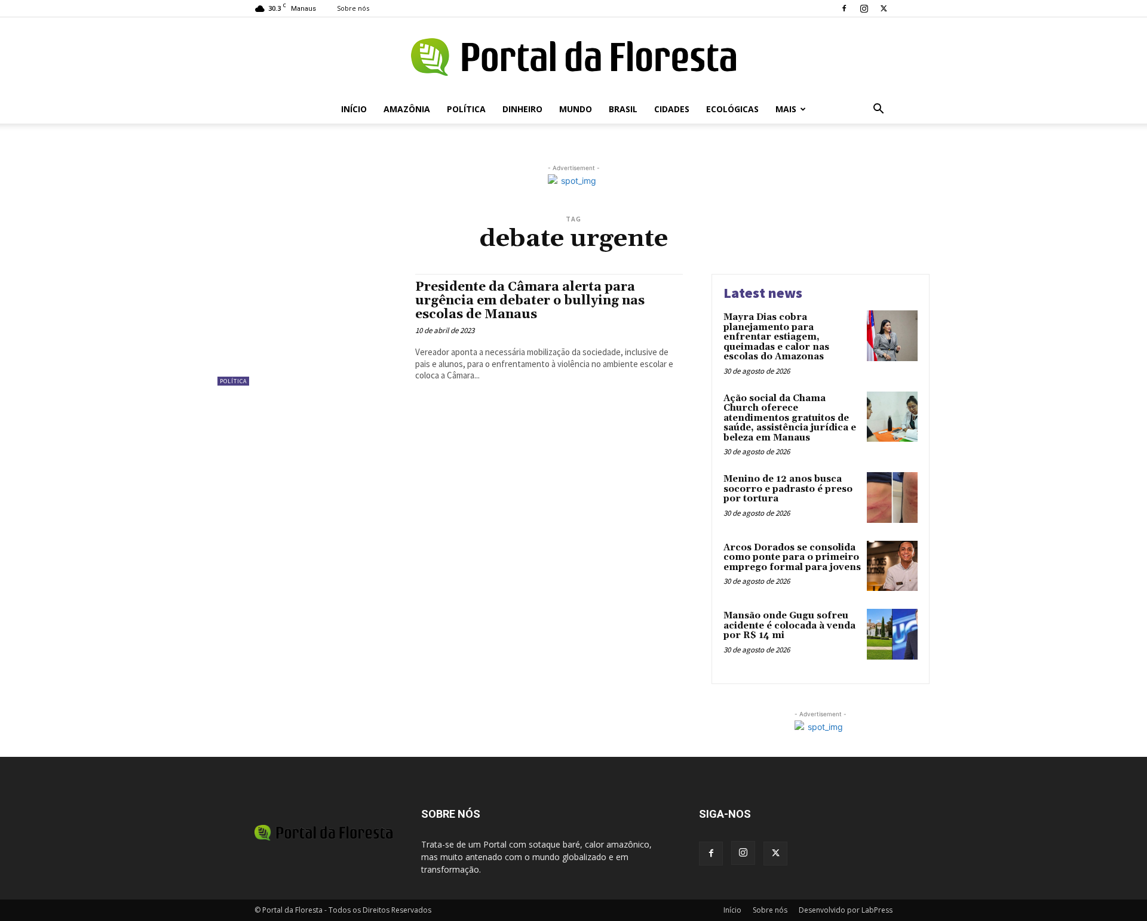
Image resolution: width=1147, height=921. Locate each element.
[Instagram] (864, 8)
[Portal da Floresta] (573, 57)
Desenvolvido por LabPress (846, 910)
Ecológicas (732, 109)
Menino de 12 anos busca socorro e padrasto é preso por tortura (787, 488)
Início (354, 109)
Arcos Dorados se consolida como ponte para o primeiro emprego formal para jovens (792, 557)
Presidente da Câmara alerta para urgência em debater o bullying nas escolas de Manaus (530, 300)
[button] (878, 110)
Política (466, 109)
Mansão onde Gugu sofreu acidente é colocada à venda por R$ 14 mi (789, 625)
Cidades (671, 109)
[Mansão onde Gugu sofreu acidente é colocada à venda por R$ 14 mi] (892, 634)
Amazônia (407, 109)
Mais (785, 109)
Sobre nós (353, 8)
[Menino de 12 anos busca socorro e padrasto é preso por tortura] (892, 497)
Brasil (623, 109)
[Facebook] (844, 8)
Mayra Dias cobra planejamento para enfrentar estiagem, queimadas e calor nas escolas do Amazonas (776, 337)
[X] (884, 8)
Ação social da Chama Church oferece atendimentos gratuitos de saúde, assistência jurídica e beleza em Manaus (789, 418)
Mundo (575, 109)
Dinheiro (522, 109)
